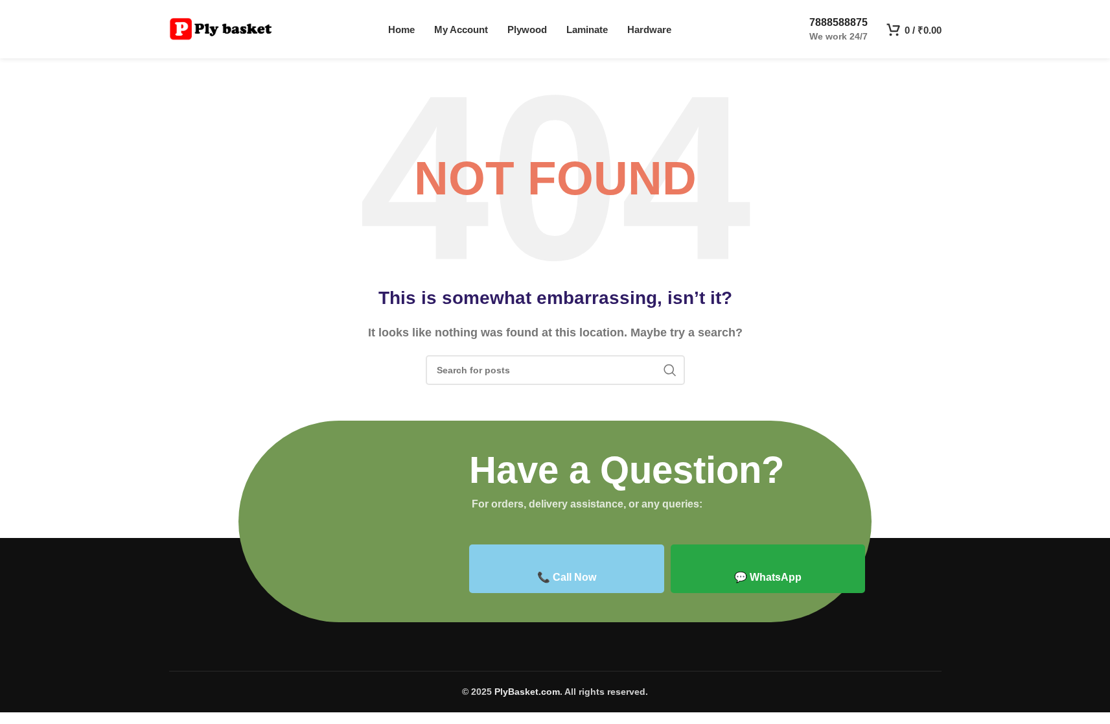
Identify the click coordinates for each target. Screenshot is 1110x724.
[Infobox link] (827, 29)
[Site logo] (221, 28)
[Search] (670, 370)
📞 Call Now (566, 577)
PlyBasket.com (527, 691)
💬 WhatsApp (768, 577)
